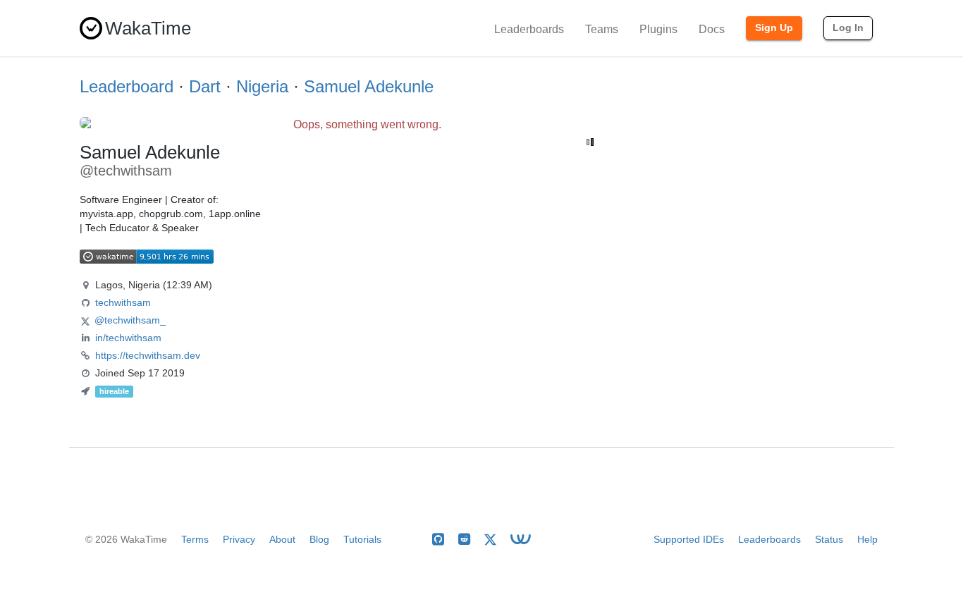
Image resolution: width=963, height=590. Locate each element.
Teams (601, 29)
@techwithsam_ (130, 320)
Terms (195, 539)
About (282, 539)
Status (829, 539)
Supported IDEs (689, 539)
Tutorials (362, 539)
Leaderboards (529, 29)
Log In (848, 27)
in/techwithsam (128, 337)
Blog (319, 539)
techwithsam (123, 302)
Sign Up (774, 27)
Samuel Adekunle (369, 86)
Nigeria (262, 86)
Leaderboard (126, 86)
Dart (205, 86)
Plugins (658, 29)
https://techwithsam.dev (147, 355)
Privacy (239, 539)
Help (867, 539)
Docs (712, 29)
